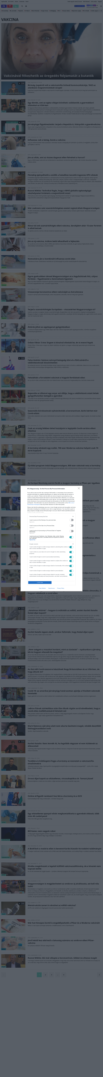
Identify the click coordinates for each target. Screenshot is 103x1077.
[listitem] (51, 516)
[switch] (71, 520)
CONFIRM (40, 582)
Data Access (51, 588)
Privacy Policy (60, 588)
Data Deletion (42, 588)
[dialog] (51, 538)
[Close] (79, 488)
